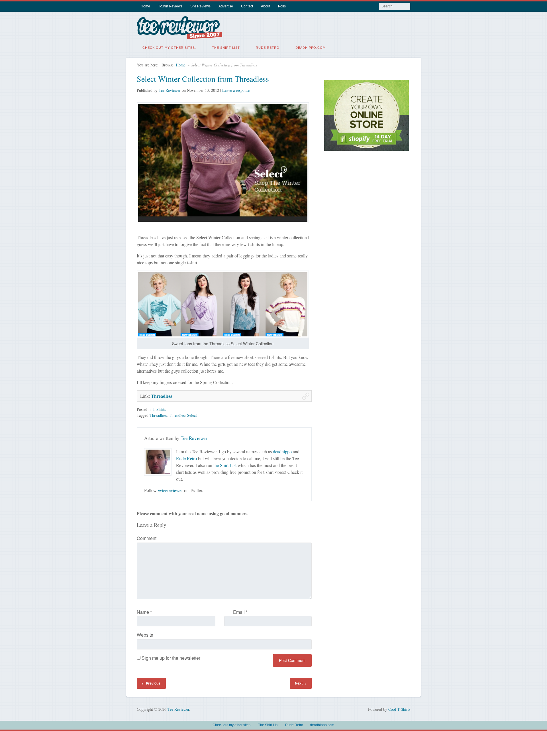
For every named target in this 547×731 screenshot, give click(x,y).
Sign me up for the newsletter (170, 658)
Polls (282, 6)
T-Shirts (159, 409)
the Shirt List (224, 465)
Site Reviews (200, 6)
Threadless (161, 396)
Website (145, 634)
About (265, 6)
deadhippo (282, 451)
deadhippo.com (310, 47)
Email (240, 612)
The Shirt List (226, 47)
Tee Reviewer (170, 90)
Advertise (226, 6)
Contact (247, 6)
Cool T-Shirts (399, 709)
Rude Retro (267, 47)
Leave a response (236, 90)
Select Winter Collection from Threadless (203, 78)
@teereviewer (170, 490)
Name (144, 612)
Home (145, 6)
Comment (146, 538)
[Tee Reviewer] (179, 35)
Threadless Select (183, 415)
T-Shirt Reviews (170, 6)
